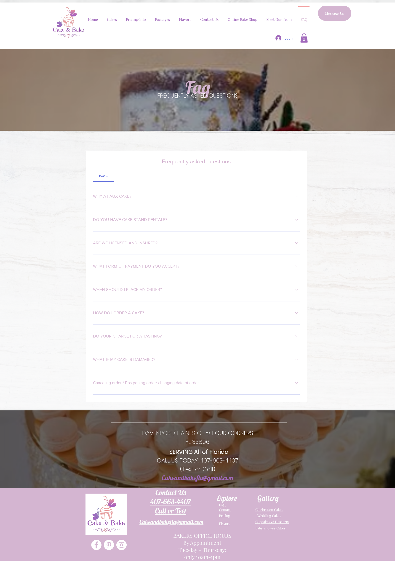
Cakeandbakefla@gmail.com (197, 478)
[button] (304, 38)
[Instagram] (121, 545)
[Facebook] (96, 545)
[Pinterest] (109, 545)
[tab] (103, 176)
